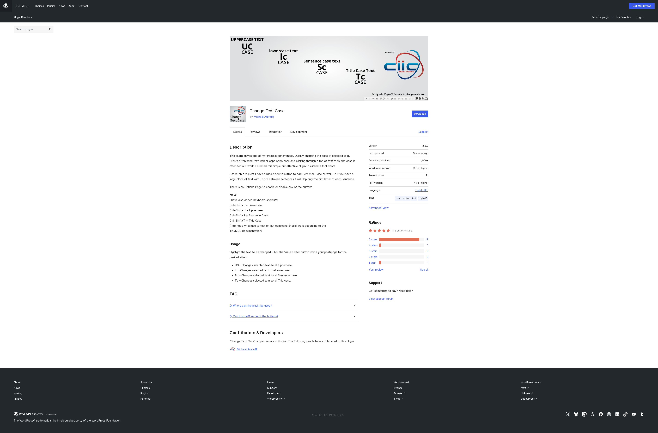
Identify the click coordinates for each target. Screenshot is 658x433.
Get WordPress (641, 5)
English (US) (421, 190)
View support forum (381, 298)
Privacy (18, 398)
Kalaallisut (51, 414)
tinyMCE (423, 198)
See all (424, 269)
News (17, 387)
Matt (525, 387)
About (17, 382)
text (414, 198)
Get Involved (401, 382)
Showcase (146, 382)
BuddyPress (529, 398)
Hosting (18, 393)
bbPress (527, 393)
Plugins (145, 393)
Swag (398, 398)
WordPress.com (531, 382)
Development (298, 131)
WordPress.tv (276, 398)
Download (420, 113)
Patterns (145, 398)
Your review (376, 269)
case (398, 198)
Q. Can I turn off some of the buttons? (254, 316)
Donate (399, 393)
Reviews (255, 131)
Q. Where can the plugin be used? (251, 305)
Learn (270, 382)
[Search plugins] (50, 29)
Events (398, 387)
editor (406, 198)
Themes (145, 387)
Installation (275, 131)
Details (237, 131)
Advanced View (379, 208)
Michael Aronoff (264, 116)
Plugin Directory (23, 17)
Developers (274, 393)
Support (423, 131)
